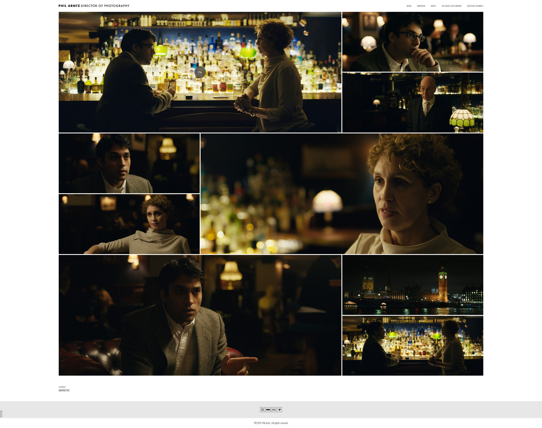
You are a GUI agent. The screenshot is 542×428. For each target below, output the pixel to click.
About (433, 5)
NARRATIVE (421, 5)
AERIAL (409, 5)
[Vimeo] (279, 409)
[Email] (273, 409)
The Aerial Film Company (452, 5)
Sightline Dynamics (475, 5)
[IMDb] (268, 409)
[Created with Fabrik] (1, 413)
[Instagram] (262, 409)
